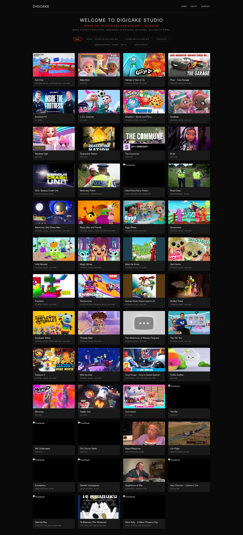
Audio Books (141, 45)
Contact (205, 6)
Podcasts (162, 39)
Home (184, 6)
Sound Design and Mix (137, 39)
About (194, 6)
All (77, 39)
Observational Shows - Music (111, 45)
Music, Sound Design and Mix (102, 39)
